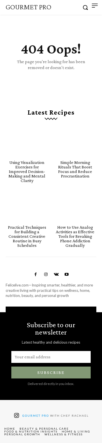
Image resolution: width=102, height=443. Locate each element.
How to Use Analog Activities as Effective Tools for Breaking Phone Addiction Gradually (75, 236)
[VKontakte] (56, 274)
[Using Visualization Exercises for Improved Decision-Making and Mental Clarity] (27, 142)
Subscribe (51, 372)
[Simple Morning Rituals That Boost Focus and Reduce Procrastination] (75, 142)
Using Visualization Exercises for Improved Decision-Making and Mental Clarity (26, 171)
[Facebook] (35, 274)
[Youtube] (66, 274)
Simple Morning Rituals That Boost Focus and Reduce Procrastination (75, 169)
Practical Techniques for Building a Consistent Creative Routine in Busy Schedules (27, 236)
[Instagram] (46, 274)
